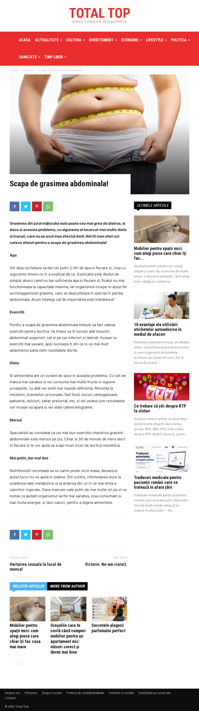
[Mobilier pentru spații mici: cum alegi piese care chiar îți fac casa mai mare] (27, 609)
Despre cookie (52, 693)
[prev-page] (13, 662)
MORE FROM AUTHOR (67, 586)
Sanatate (28, 57)
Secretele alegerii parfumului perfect (108, 628)
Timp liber (53, 57)
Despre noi (12, 693)
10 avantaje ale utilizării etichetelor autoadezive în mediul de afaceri (158, 329)
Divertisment (101, 40)
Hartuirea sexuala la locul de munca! (35, 567)
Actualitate (46, 40)
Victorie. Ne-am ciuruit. (106, 564)
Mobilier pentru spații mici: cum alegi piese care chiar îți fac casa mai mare (25, 636)
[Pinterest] (37, 206)
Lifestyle (154, 40)
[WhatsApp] (48, 206)
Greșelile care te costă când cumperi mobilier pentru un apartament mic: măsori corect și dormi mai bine (68, 639)
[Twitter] (26, 206)
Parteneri (31, 693)
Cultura (73, 40)
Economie (130, 40)
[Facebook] (14, 206)
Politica (179, 40)
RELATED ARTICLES (28, 586)
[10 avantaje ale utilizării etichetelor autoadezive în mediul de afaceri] (161, 305)
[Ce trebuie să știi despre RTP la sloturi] (161, 386)
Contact (10, 698)
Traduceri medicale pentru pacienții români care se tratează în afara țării (157, 482)
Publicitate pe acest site (155, 693)
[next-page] (20, 662)
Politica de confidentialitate (85, 693)
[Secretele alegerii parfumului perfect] (109, 609)
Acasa (25, 40)
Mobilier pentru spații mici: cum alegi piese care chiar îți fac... (160, 253)
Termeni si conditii (121, 693)
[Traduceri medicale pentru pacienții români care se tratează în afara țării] (161, 458)
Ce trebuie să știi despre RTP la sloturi (160, 408)
